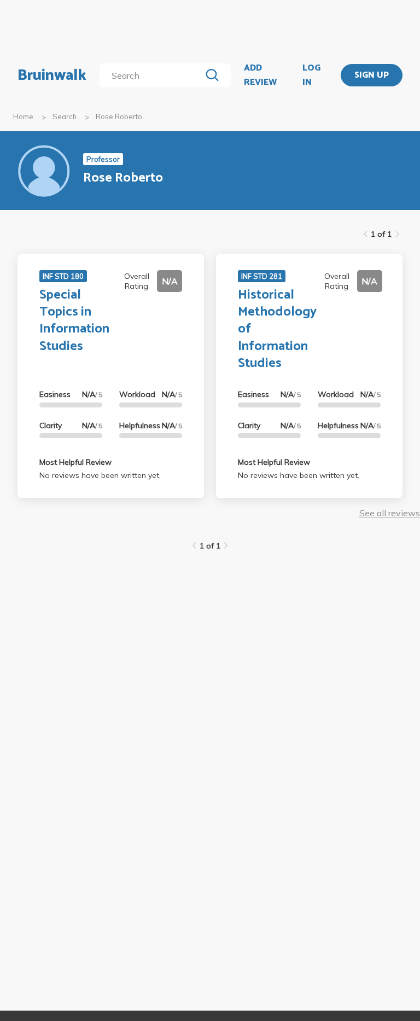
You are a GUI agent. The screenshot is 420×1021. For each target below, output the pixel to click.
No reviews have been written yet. (100, 475)
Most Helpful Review (75, 462)
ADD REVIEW (260, 75)
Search (64, 116)
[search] (152, 75)
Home (23, 116)
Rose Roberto (119, 116)
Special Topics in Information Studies (74, 320)
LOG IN (311, 75)
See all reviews (389, 512)
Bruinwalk (52, 75)
